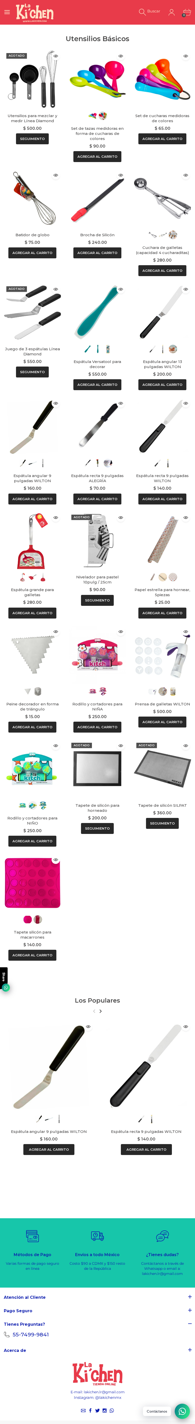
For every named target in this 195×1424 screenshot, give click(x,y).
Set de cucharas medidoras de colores (162, 118)
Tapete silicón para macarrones (32, 935)
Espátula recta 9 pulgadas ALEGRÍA (97, 478)
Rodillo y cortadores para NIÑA (97, 706)
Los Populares (97, 1000)
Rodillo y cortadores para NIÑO (32, 821)
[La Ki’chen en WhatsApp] (111, 1410)
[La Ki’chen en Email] (83, 1410)
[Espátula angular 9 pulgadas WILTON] (32, 426)
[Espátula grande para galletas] (32, 540)
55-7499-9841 (31, 1334)
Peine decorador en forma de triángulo (32, 706)
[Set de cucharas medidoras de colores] (162, 79)
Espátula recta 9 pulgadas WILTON (162, 478)
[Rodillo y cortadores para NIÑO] (32, 769)
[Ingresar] (171, 12)
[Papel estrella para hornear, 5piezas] (162, 540)
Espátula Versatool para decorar (97, 364)
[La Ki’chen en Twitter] (97, 1410)
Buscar (153, 11)
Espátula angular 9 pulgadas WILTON (32, 478)
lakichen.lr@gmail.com (104, 1392)
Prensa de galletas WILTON (162, 704)
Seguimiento (32, 139)
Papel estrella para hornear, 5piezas (162, 592)
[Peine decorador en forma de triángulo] (32, 655)
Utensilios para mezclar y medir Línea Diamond (32, 118)
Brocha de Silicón (97, 234)
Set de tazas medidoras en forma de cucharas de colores (97, 133)
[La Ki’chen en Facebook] (90, 1410)
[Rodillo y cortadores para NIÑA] (97, 655)
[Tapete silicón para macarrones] (32, 883)
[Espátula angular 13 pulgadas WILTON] (162, 312)
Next (100, 1011)
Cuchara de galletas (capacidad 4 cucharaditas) (162, 250)
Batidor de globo (32, 234)
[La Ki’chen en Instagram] (104, 1410)
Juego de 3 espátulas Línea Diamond (32, 351)
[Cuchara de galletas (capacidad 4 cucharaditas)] (162, 198)
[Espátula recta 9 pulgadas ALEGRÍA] (97, 426)
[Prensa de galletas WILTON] (162, 655)
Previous (94, 1011)
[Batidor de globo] (32, 198)
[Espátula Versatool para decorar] (97, 312)
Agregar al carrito (97, 156)
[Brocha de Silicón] (97, 198)
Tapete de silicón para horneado (97, 808)
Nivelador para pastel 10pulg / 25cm (97, 579)
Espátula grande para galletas (32, 592)
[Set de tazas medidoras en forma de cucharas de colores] (97, 79)
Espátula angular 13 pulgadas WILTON (162, 364)
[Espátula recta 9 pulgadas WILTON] (162, 426)
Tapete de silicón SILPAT (162, 805)
